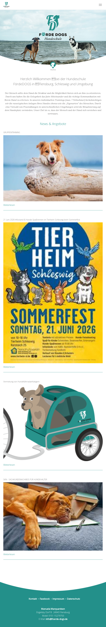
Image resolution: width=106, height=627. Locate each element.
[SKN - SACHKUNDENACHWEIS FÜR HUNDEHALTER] (53, 516)
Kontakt (33, 598)
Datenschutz (73, 598)
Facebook (45, 598)
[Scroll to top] (97, 618)
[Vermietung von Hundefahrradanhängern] (53, 422)
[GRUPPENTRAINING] (53, 167)
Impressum (58, 598)
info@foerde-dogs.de (56, 619)
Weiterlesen (9, 205)
